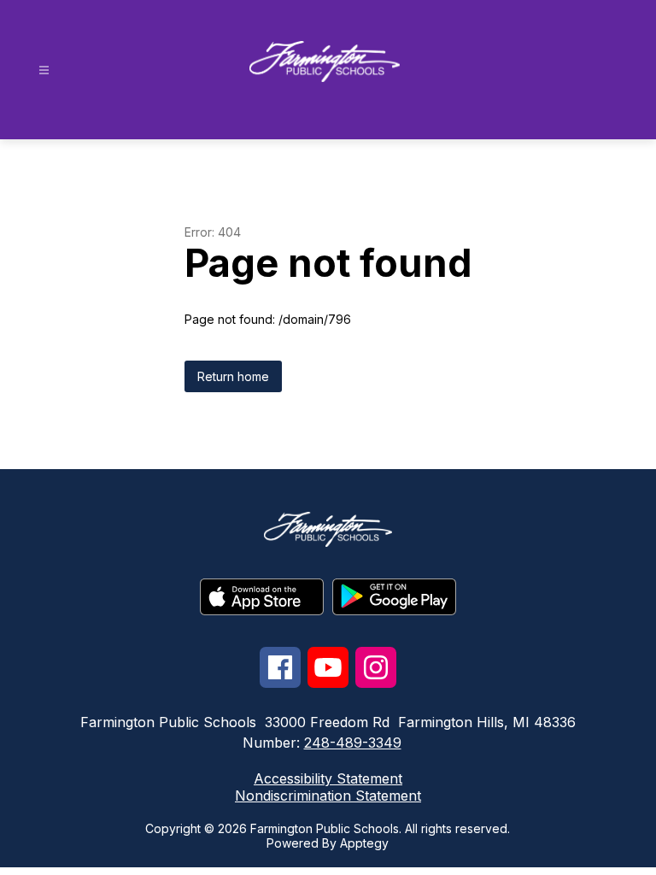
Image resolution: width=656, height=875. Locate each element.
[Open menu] (44, 70)
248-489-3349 (352, 742)
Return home (233, 376)
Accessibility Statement (328, 778)
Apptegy (364, 843)
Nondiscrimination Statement (328, 795)
